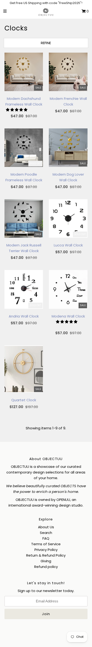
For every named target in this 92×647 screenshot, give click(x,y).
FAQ (45, 538)
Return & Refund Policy (46, 555)
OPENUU (63, 499)
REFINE (46, 42)
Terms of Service (46, 543)
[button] (17, 109)
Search (46, 532)
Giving (46, 560)
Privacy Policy (46, 549)
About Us (46, 526)
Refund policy (46, 566)
